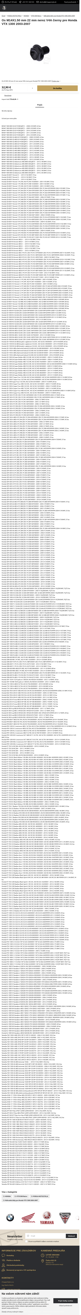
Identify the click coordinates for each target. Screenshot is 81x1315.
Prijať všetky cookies (65, 1301)
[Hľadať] (66, 8)
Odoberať (71, 1236)
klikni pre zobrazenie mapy (54, 1264)
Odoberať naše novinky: (15, 1239)
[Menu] (76, 8)
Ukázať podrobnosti (65, 1305)
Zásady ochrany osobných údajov (12, 1312)
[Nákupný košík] (71, 8)
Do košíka (57, 88)
